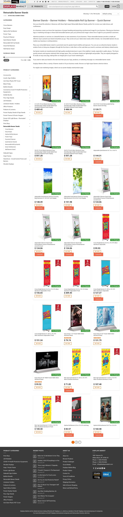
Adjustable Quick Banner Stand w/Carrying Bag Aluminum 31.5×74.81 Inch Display (46, 197)
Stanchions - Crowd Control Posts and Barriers (14, 160)
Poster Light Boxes (9, 470)
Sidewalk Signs (8, 153)
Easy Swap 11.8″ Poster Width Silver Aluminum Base (74, 334)
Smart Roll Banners (9, 46)
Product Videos (67, 470)
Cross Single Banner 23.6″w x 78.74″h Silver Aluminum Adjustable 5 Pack (76, 289)
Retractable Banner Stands (11, 126)
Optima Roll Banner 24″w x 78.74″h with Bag (76, 425)
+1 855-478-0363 (115, 1)
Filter (6, 60)
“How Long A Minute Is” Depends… (48, 465)
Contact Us (66, 473)
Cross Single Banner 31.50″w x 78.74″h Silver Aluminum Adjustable (104, 289)
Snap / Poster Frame (9, 467)
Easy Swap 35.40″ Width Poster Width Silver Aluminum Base (47, 378)
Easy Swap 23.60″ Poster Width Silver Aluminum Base (103, 334)
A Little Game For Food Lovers (47, 475)
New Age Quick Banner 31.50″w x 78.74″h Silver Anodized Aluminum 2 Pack (105, 378)
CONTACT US (92, 1)
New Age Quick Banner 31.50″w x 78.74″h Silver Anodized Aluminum (75, 378)
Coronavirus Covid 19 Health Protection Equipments (15, 91)
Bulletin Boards (8, 87)
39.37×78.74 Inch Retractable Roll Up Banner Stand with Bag (103, 104)
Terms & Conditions (69, 476)
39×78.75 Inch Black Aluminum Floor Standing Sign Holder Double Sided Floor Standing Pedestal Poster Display (46, 152)
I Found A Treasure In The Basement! (49, 470)
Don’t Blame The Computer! (46, 496)
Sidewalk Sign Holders (10, 473)
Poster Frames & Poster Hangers (13, 115)
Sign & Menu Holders (9, 488)
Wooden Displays (8, 164)
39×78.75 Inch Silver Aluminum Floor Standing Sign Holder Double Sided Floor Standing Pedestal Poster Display (75, 152)
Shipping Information (69, 482)
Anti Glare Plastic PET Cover (12, 81)
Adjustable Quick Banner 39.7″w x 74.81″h (105, 150)
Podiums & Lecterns (9, 109)
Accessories (7, 75)
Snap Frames (7, 156)
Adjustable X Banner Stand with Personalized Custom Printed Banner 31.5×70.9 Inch (74, 244)
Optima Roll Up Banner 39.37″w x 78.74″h (104, 425)
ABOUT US (54, 1)
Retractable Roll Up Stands (11, 43)
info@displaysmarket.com (105, 464)
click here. (87, 513)
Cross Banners (7, 25)
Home (4, 15)
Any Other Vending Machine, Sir (47, 491)
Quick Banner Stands (9, 40)
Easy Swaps (7, 28)
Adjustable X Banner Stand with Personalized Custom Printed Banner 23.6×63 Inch (103, 198)
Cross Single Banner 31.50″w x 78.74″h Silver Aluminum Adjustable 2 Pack (45, 334)
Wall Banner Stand (8, 49)
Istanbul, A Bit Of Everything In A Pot (48, 460)
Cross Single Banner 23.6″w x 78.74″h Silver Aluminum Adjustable (105, 243)
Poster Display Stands (10, 491)
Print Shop (6, 123)
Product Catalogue (68, 461)
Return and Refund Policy (70, 488)
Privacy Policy (67, 479)
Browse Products (68, 459)
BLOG (85, 1)
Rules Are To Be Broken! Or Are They (49, 456)
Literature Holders (8, 482)
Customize (98, 115)
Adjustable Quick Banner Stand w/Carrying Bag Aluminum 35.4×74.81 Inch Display (76, 197)
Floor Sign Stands (8, 98)
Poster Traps (7, 34)
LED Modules (7, 101)
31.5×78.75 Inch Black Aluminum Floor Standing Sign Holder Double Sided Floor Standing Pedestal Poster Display (46, 105)
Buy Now (38, 112)
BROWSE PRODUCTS (63, 1)
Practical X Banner (8, 37)
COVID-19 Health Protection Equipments (15, 461)
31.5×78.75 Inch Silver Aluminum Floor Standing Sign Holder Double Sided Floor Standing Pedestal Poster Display (75, 105)
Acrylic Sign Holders (9, 78)
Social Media (67, 464)
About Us (65, 456)
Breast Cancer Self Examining (46, 501)
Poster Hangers (8, 497)
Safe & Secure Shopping (70, 485)
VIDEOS (72, 1)
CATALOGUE (79, 1)
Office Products (8, 106)
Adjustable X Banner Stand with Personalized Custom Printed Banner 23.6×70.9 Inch (45, 244)
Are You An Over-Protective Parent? (48, 480)
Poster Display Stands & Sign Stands (14, 112)
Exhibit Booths (7, 95)
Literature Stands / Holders (11, 104)
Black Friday (7, 84)
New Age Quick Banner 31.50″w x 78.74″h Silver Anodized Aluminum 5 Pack (46, 425)
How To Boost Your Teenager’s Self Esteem (48, 485)
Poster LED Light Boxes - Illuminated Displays (14, 119)
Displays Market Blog (69, 467)
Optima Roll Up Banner (10, 31)
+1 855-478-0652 (105, 1)
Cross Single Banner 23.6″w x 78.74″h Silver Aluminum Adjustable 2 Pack (47, 289)
